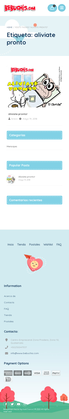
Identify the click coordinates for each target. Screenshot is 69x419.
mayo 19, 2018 (30, 118)
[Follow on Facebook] (6, 404)
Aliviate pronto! (34, 86)
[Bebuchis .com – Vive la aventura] (19, 8)
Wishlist (48, 244)
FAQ (59, 244)
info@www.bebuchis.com (25, 353)
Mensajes (12, 146)
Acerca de (9, 296)
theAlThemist (28, 409)
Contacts (9, 302)
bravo (14, 118)
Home (9, 27)
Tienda (21, 244)
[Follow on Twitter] (12, 404)
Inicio (11, 244)
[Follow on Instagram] (24, 404)
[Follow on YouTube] (18, 404)
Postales (34, 244)
